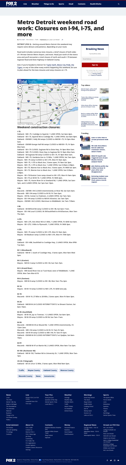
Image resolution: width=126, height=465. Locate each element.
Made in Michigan (11, 404)
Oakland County (50, 370)
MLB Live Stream (108, 434)
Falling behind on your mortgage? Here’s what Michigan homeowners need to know (89, 124)
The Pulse (9, 400)
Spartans (106, 406)
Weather (68, 395)
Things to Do (10, 415)
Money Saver (88, 411)
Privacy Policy (97, 74)
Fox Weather (68, 408)
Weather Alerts (68, 402)
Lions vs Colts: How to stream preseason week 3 (99, 139)
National (8, 411)
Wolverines (106, 404)
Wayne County (34, 370)
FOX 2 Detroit (29, 39)
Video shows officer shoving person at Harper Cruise (89, 106)
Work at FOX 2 (30, 432)
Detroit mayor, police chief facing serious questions (89, 89)
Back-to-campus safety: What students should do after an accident (89, 115)
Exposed (47, 437)
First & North (107, 400)
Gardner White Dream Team (51, 432)
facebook (107, 460)
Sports (106, 395)
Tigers (105, 411)
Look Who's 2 (49, 404)
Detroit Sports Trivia (51, 402)
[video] (104, 90)
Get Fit (86, 408)
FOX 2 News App (31, 434)
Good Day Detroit (89, 397)
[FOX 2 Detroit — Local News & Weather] (12, 4)
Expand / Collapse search (119, 4)
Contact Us (29, 430)
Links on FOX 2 (88, 415)
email (118, 460)
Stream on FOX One (111, 425)
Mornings (88, 395)
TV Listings (9, 432)
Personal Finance (69, 427)
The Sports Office (108, 397)
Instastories (49, 376)
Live (27, 395)
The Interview (10, 408)
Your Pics (49, 395)
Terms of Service (96, 75)
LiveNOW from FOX (31, 401)
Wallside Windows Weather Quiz (53, 428)
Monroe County (66, 370)
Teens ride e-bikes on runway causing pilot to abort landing (89, 98)
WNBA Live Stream (109, 448)
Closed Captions (30, 445)
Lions (105, 402)
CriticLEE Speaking (11, 430)
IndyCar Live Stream (109, 438)
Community (29, 438)
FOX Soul (28, 403)
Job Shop (28, 436)
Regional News (90, 425)
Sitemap (28, 450)
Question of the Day (51, 400)
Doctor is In (87, 413)
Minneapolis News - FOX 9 (92, 435)
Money (67, 425)
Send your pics (49, 397)
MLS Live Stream (108, 450)
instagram (114, 460)
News (38, 376)
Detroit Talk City (11, 402)
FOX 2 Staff (29, 427)
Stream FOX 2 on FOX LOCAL (32, 398)
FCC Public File (30, 441)
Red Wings (106, 413)
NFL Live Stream (108, 427)
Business (9, 413)
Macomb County (25, 376)
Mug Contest (88, 402)
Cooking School (88, 406)
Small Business (68, 434)
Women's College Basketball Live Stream (110, 445)
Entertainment (12, 425)
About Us (29, 425)
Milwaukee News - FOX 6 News (91, 432)
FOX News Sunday (11, 417)
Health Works (88, 404)
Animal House (68, 411)
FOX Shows (9, 427)
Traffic (36, 39)
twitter (110, 460)
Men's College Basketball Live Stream (110, 441)
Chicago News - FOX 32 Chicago (91, 428)
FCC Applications (31, 443)
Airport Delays (68, 406)
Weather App (68, 400)
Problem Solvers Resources (34, 447)
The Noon (87, 400)
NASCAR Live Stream (109, 436)
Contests (9, 434)
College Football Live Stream (109, 430)
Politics (8, 420)
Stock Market (68, 432)
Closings (66, 397)
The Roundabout (11, 406)
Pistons (105, 408)
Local (7, 397)
